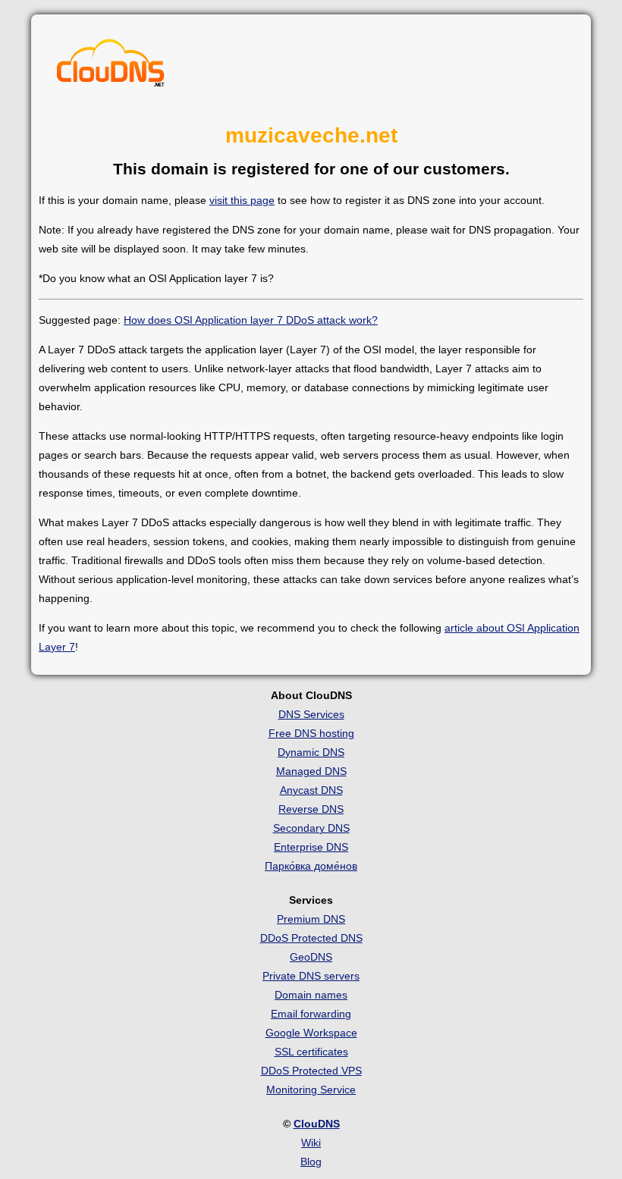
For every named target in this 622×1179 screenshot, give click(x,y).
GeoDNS (311, 957)
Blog (311, 1161)
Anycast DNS (311, 790)
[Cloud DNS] (111, 66)
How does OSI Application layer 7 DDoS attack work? (251, 320)
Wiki (311, 1143)
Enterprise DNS (311, 847)
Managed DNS (311, 771)
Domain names (311, 995)
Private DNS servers (311, 976)
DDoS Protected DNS (311, 938)
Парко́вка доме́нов (311, 866)
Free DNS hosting (311, 733)
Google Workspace (311, 1033)
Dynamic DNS (311, 752)
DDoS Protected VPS (311, 1071)
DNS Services (311, 714)
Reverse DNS (311, 809)
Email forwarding (311, 1014)
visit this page (242, 200)
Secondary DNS (311, 828)
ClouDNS (317, 1124)
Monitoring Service (311, 1089)
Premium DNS (311, 919)
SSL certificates (311, 1052)
